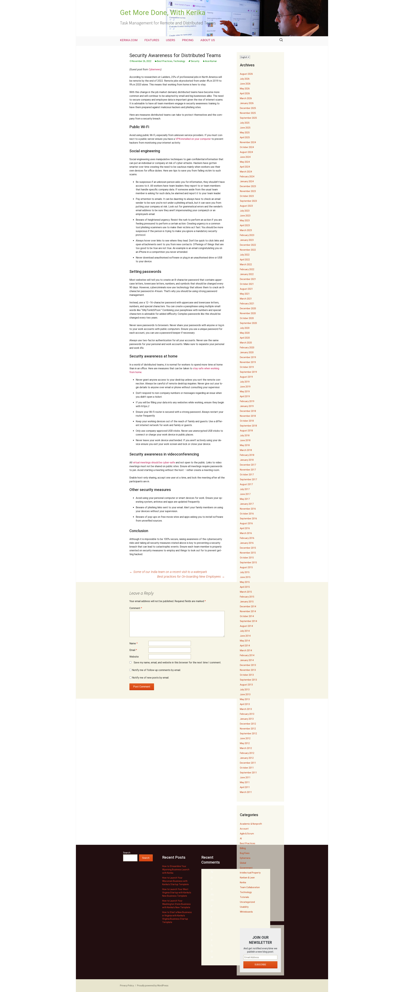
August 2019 (246, 377)
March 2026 (246, 98)
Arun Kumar (211, 61)
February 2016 (247, 538)
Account (244, 828)
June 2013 (245, 694)
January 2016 (247, 543)
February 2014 (247, 655)
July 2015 (245, 572)
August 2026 (246, 74)
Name (133, 643)
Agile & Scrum (247, 833)
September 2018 (248, 425)
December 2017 (248, 465)
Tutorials (244, 897)
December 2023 (248, 186)
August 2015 (246, 567)
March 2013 (246, 709)
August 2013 (246, 684)
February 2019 (247, 401)
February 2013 (247, 714)
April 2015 (245, 587)
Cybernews (155, 69)
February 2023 (247, 235)
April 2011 (245, 787)
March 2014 (246, 650)
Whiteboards (246, 912)
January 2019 (247, 406)
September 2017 (248, 479)
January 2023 (247, 240)
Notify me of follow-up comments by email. (156, 670)
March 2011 (246, 792)
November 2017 (248, 469)
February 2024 (247, 176)
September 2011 (248, 772)
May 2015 (245, 582)
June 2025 (245, 127)
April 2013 (245, 704)
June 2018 (245, 440)
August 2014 (246, 626)
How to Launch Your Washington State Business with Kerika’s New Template (176, 904)
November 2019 (248, 362)
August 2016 (246, 523)
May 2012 (245, 743)
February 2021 (247, 303)
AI (241, 838)
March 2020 (246, 342)
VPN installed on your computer (193, 138)
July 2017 (245, 489)
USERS (170, 40)
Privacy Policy (127, 985)
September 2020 (248, 323)
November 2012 (248, 728)
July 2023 (245, 210)
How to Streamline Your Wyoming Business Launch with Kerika (175, 869)
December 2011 (248, 763)
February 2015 (247, 596)
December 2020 (248, 308)
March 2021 (246, 298)
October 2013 (247, 675)
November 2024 (248, 142)
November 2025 (248, 113)
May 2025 (245, 132)
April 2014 (245, 645)
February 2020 (247, 347)
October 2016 (247, 513)
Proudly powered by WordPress (152, 985)
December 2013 (248, 665)
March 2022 (246, 264)
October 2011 (247, 767)
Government (246, 868)
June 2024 (245, 157)
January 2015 (247, 601)
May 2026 (245, 88)
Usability (244, 907)
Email (133, 650)
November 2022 (248, 250)
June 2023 (245, 215)
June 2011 (245, 777)
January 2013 (247, 719)
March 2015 (246, 592)
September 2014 (248, 621)
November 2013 (248, 670)
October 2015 (247, 557)
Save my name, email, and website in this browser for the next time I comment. (177, 662)
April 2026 (245, 93)
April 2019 (245, 396)
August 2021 (246, 289)
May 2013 (245, 699)
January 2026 (247, 103)
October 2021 (247, 284)
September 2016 (248, 518)
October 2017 (247, 474)
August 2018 (246, 430)
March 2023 (246, 230)
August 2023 (246, 206)
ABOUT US (207, 40)
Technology (179, 61)
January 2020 (247, 352)
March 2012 (246, 748)
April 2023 (245, 225)
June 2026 (245, 83)
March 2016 (246, 533)
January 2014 (247, 660)
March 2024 (246, 171)
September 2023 (248, 201)
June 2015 (245, 577)
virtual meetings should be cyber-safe (154, 462)
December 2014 (248, 606)
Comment (135, 608)
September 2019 (248, 372)
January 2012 (247, 758)
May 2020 (245, 333)
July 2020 (245, 328)
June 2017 (245, 494)
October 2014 (247, 616)
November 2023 (248, 191)
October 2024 (247, 147)
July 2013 (245, 689)
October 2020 (247, 318)
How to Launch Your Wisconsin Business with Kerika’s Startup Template (175, 881)
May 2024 (245, 162)
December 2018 (248, 411)
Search (126, 852)
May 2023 (245, 220)
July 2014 (245, 631)
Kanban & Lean (247, 877)
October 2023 (247, 196)
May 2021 (245, 294)
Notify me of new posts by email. (150, 677)
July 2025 (245, 123)
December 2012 (248, 723)
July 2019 (245, 381)
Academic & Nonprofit (251, 824)
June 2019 (245, 386)
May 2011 (245, 782)
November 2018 (248, 416)
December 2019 (248, 357)
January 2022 (247, 274)
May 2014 (245, 640)
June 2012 (245, 738)
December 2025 (248, 108)
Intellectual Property (250, 872)
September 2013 (248, 680)
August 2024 (246, 152)
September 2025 (248, 118)
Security (195, 61)
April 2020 (245, 337)
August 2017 (246, 484)
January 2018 (247, 460)
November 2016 (248, 509)
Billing (243, 848)
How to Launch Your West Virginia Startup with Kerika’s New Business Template (176, 892)
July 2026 (245, 79)
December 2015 (248, 548)
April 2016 (245, 528)
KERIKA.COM (128, 40)
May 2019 (245, 391)
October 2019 (247, 367)
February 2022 (247, 269)
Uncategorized (247, 902)
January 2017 (247, 504)
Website (134, 656)
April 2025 (245, 137)
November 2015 (248, 552)
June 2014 (245, 636)
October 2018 (247, 421)
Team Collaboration (250, 887)
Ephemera (245, 858)
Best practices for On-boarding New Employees (191, 576)
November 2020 (248, 313)
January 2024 (247, 181)
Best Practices (164, 61)
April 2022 (245, 259)
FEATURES (151, 40)
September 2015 (248, 562)
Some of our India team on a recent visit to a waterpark (168, 572)
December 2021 (248, 279)
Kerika (243, 882)
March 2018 (246, 450)
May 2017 (245, 499)
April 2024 (245, 166)
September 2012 (248, 733)
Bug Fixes (245, 853)
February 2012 (247, 753)
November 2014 (248, 611)
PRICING (187, 40)
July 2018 (245, 435)
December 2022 (248, 245)
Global (243, 863)
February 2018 (247, 455)
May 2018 (245, 445)
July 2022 (245, 254)
